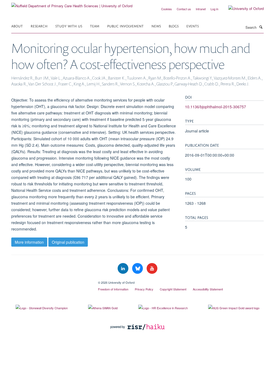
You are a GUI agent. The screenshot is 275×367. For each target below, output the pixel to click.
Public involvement (125, 25)
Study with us (68, 25)
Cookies (166, 9)
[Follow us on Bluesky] (138, 268)
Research (39, 25)
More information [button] (29, 242)
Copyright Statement (173, 289)
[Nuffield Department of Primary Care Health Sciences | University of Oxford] (71, 3)
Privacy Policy (144, 289)
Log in (214, 9)
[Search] (261, 27)
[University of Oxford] (242, 8)
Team (94, 25)
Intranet (201, 9)
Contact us (184, 9)
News (156, 25)
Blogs (174, 25)
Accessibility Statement (208, 289)
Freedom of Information (113, 289)
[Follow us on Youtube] (152, 268)
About (17, 25)
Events (192, 25)
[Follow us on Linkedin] (123, 268)
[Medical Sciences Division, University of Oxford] (50, 280)
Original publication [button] (68, 242)
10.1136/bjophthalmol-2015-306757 (215, 106)
